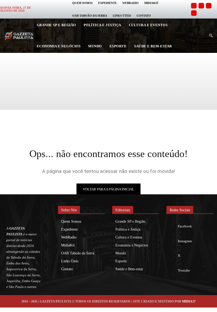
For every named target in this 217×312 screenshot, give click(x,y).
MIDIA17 (189, 301)
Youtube (184, 270)
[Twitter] (208, 5)
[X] (171, 255)
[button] (210, 35)
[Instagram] (201, 5)
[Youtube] (194, 13)
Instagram (185, 241)
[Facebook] (194, 5)
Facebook (185, 226)
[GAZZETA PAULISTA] (19, 36)
